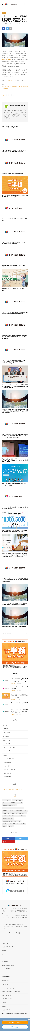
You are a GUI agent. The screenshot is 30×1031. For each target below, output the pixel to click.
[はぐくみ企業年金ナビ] (11, 4)
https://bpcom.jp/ (6, 59)
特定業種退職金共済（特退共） (9, 815)
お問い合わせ (5, 984)
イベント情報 (7, 743)
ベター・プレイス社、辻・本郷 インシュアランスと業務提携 (14, 219)
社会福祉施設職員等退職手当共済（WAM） (11, 821)
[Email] (12, 95)
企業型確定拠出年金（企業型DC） (10, 808)
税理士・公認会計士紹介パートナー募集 (11, 991)
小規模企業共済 (6, 813)
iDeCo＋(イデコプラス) (17, 800)
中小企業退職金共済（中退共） (9, 805)
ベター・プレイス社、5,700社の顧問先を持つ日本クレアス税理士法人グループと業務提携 (15, 242)
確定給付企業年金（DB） (8, 818)
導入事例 (4, 950)
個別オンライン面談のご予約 (8, 988)
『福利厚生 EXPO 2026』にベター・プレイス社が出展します (14, 266)
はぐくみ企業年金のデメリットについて (13, 789)
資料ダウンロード (6, 980)
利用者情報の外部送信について (9, 999)
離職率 (4, 826)
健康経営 (5, 810)
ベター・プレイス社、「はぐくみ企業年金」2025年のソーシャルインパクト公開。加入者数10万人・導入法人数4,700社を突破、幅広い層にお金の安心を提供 (14, 555)
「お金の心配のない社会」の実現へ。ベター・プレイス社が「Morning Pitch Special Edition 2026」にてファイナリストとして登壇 (15, 460)
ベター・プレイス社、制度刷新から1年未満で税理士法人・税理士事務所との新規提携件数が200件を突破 (14, 603)
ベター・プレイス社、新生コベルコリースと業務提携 (14, 626)
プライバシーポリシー (7, 995)
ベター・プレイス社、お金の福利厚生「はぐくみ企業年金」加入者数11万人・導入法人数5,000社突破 (14, 531)
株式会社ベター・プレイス (20, 917)
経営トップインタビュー (9, 769)
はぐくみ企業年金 (12, 802)
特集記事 (5, 755)
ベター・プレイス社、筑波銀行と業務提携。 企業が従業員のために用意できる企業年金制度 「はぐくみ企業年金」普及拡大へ (14, 337)
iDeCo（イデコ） (6, 800)
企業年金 (21, 808)
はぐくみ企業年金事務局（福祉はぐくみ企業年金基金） (14, 1013)
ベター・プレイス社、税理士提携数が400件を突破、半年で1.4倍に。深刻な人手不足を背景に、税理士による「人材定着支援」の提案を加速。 (15, 361)
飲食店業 (10, 826)
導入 (26, 810)
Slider (4, 802)
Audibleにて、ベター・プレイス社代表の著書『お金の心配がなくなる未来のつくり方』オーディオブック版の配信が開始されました (15, 580)
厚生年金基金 (19, 810)
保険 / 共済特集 (7, 762)
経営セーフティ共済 (14, 823)
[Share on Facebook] (3, 28)
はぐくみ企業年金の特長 (7, 946)
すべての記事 (6, 736)
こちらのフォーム (17, 926)
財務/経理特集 (7, 773)
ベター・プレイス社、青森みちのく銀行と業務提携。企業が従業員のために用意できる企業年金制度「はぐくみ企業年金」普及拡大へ (15, 411)
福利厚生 (5, 823)
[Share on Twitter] (7, 28)
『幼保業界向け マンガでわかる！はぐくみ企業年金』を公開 (14, 289)
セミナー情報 (7, 750)
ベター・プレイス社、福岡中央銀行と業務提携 (12, 173)
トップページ (5, 943)
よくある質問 (5, 961)
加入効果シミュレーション (8, 965)
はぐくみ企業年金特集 (9, 758)
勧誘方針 (4, 1002)
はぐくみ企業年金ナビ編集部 (7, 23)
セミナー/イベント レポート (10, 747)
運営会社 (4, 1006)
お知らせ (4, 12)
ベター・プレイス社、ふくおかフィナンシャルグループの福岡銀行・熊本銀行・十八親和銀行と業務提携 (15, 312)
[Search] (25, 4)
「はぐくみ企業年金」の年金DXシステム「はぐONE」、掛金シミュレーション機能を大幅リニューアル (15, 151)
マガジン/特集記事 (6, 968)
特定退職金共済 (21, 815)
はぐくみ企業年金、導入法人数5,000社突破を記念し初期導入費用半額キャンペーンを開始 (15, 196)
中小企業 (20, 802)
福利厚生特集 (7, 766)
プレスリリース (10, 80)
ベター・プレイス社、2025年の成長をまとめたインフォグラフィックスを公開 (14, 484)
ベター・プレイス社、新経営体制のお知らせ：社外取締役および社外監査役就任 (15, 507)
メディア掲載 (7, 732)
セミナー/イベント (7, 740)
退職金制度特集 (7, 776)
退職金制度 (23, 823)
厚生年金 (11, 810)
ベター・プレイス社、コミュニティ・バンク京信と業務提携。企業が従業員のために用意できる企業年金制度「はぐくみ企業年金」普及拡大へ (15, 386)
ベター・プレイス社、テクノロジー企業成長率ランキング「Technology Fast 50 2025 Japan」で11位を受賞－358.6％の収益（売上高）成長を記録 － (15, 436)
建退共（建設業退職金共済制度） (18, 813)
